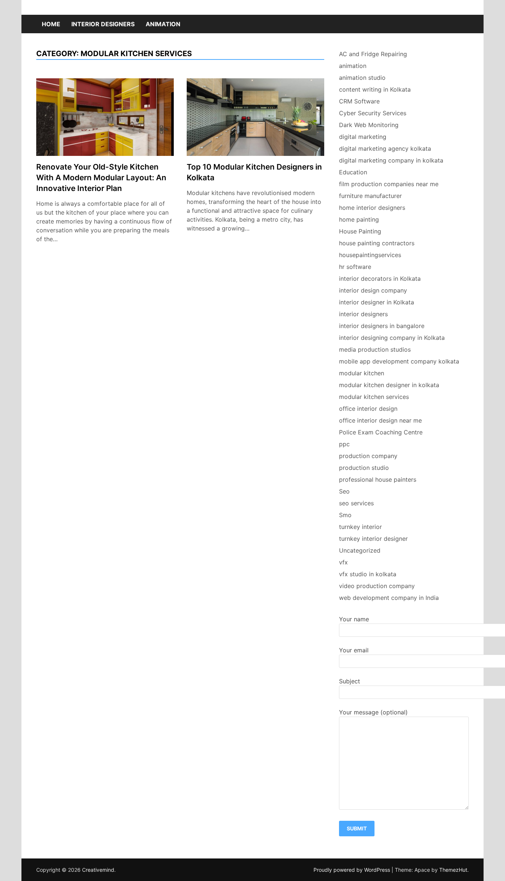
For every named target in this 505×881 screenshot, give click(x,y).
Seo (344, 491)
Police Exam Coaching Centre (381, 432)
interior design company (373, 290)
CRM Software (359, 101)
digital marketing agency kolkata (385, 148)
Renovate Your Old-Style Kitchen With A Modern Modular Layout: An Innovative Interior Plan (101, 177)
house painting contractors (376, 243)
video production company (377, 586)
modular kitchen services (374, 396)
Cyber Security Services (372, 113)
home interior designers (372, 207)
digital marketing (362, 136)
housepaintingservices (370, 255)
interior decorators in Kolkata (380, 278)
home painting (359, 219)
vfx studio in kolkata (367, 574)
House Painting (360, 231)
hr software (355, 266)
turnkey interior (360, 526)
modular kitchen (361, 373)
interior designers (103, 24)
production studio (364, 467)
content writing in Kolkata (375, 89)
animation (163, 24)
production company (368, 456)
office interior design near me (380, 420)
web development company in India (389, 597)
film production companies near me (388, 184)
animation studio (362, 77)
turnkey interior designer (373, 538)
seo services (356, 503)
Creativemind (98, 870)
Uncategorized (359, 550)
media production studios (375, 349)
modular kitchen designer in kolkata (389, 385)
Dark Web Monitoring (369, 125)
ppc (344, 444)
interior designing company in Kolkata (392, 337)
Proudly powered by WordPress (352, 870)
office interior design (368, 408)
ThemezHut (453, 870)
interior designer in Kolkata (376, 302)
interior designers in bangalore (381, 325)
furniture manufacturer (370, 195)
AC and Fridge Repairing (373, 54)
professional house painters (377, 479)
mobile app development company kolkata (399, 361)
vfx (343, 562)
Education (353, 172)
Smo (345, 515)
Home (51, 24)
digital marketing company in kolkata (391, 160)
